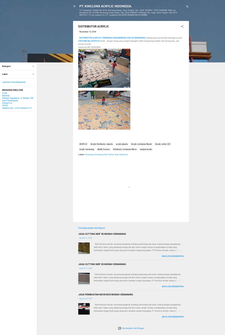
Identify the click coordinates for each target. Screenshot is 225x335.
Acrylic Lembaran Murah (141, 144)
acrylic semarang (86, 149)
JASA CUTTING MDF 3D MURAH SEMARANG (102, 234)
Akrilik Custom (103, 149)
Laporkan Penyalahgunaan (14, 82)
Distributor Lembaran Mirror (125, 149)
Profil (4, 93)
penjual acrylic (146, 149)
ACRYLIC (83, 144)
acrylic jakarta (122, 144)
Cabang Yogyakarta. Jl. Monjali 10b (17, 98)
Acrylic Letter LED (162, 144)
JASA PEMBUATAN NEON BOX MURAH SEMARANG (105, 294)
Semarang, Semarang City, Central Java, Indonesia (106, 154)
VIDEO (5, 105)
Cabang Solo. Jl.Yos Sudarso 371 (17, 108)
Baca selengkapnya (173, 256)
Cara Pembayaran (10, 100)
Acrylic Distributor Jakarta (102, 144)
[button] (182, 27)
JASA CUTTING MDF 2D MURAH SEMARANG (102, 264)
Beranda (6, 95)
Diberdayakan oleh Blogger (132, 328)
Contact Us (7, 103)
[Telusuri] (187, 7)
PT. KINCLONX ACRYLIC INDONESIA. (105, 6)
